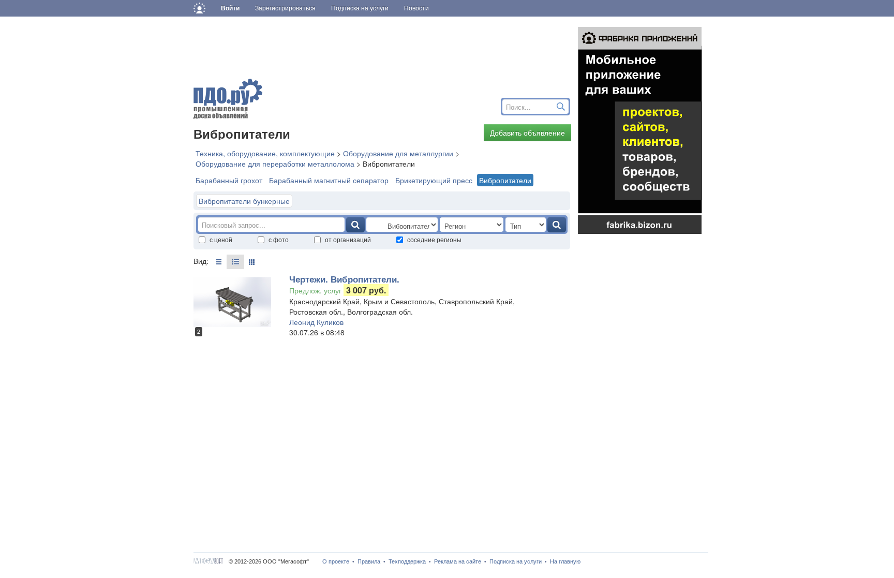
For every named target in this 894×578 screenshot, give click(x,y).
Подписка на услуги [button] (360, 8)
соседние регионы (434, 239)
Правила (368, 561)
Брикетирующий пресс (433, 180)
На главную (565, 561)
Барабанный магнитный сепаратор (329, 180)
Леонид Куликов (316, 322)
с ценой (221, 239)
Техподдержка (407, 561)
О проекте (335, 561)
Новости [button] (416, 8)
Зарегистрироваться (285, 8)
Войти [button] (230, 8)
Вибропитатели (505, 180)
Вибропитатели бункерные (244, 201)
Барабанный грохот (229, 180)
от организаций (348, 239)
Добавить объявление (527, 132)
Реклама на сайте (457, 561)
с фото (279, 239)
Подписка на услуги (515, 561)
